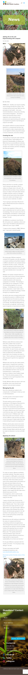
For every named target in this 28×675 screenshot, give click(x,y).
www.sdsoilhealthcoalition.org (11, 552)
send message (18, 638)
